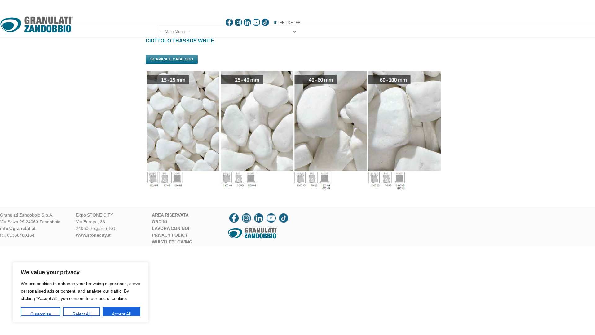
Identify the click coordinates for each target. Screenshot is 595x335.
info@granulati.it (18, 228)
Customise (40, 313)
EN (282, 22)
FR (298, 22)
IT (275, 22)
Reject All (81, 313)
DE (290, 22)
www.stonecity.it (93, 235)
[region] (80, 292)
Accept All (121, 313)
